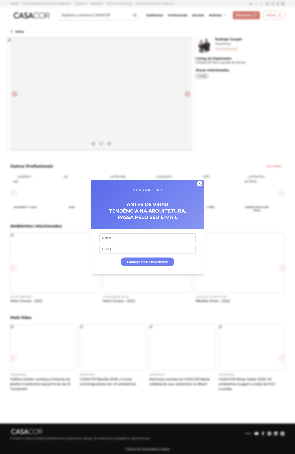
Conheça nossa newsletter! (147, 262)
